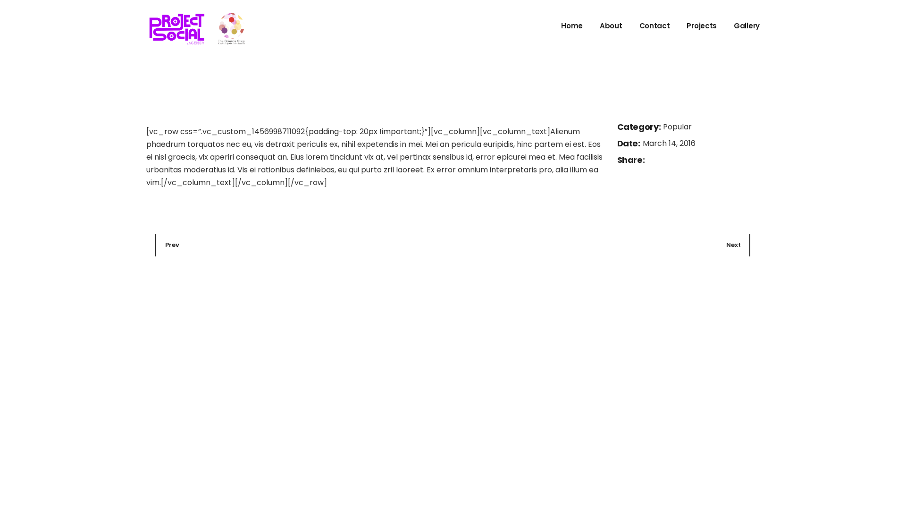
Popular (677, 126)
